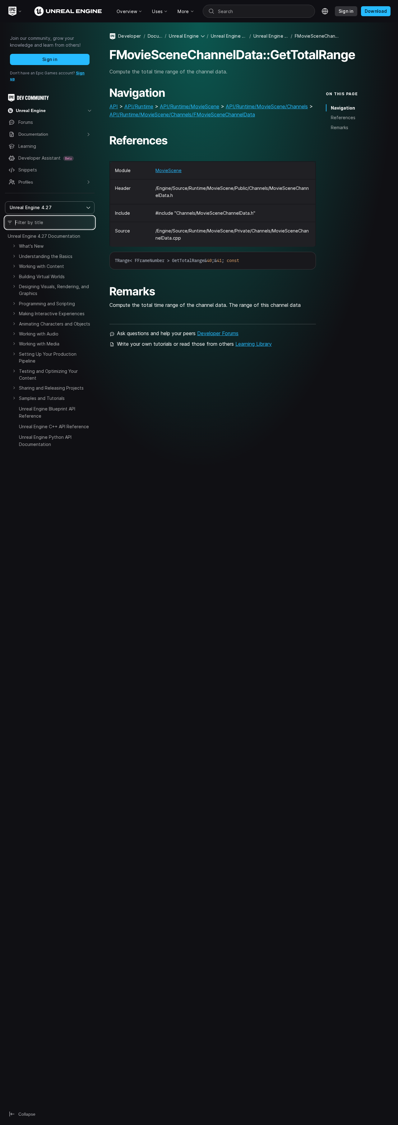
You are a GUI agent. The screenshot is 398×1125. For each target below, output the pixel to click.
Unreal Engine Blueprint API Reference (47, 412)
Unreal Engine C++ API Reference (54, 426)
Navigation (343, 107)
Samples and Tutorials (42, 398)
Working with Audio (38, 333)
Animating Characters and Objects (54, 323)
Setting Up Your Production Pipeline (47, 357)
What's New (31, 246)
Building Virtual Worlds (42, 276)
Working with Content (41, 266)
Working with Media (39, 343)
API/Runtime (138, 106)
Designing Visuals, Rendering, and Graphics (54, 290)
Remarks (339, 127)
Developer (129, 36)
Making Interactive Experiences (52, 313)
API (113, 106)
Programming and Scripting (47, 303)
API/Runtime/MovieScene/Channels (267, 106)
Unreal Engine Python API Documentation (45, 440)
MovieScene (168, 170)
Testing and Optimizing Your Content (48, 374)
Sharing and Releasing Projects (51, 388)
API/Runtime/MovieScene (189, 106)
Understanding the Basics (45, 256)
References (343, 117)
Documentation (155, 36)
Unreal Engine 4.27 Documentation (44, 236)
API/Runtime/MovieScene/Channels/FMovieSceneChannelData (182, 114)
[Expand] (14, 245)
